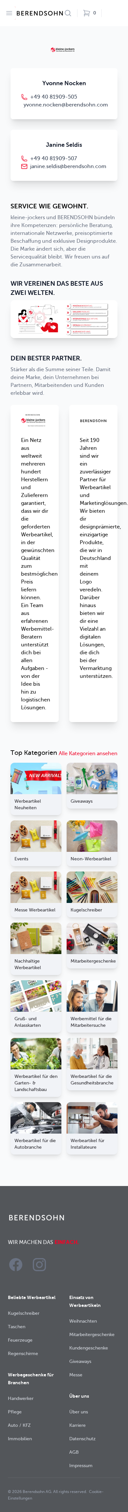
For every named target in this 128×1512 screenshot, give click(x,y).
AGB (74, 1452)
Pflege (15, 1411)
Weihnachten (83, 1321)
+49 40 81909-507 (53, 159)
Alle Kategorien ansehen (88, 753)
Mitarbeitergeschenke (92, 1334)
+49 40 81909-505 (53, 97)
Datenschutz (82, 1438)
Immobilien (20, 1438)
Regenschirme (23, 1353)
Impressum (81, 1465)
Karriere (77, 1425)
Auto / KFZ (19, 1425)
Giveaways (80, 1361)
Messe (75, 1374)
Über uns (78, 1411)
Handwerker (20, 1398)
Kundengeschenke (88, 1348)
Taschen (16, 1326)
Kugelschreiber (23, 1313)
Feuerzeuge (20, 1340)
